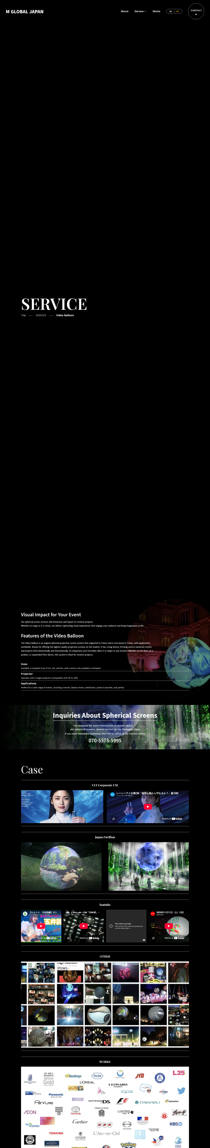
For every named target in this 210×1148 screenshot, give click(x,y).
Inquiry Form (133, 729)
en (177, 11)
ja (171, 11)
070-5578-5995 (105, 740)
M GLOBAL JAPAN (25, 11)
